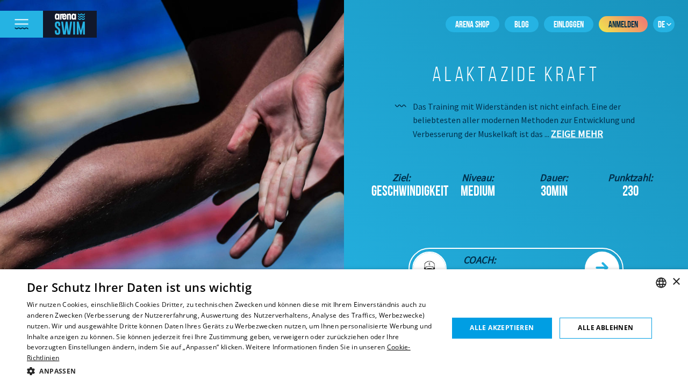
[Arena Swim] (70, 24)
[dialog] (344, 328)
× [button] (676, 282)
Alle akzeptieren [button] (502, 327)
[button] (231, 371)
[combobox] (661, 282)
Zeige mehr (577, 133)
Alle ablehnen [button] (605, 327)
